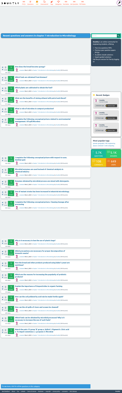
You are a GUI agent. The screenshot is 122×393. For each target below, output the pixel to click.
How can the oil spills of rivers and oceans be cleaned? (36, 307)
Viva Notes (66, 4)
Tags (51, 4)
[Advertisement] (61, 19)
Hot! (37, 4)
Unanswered (44, 4)
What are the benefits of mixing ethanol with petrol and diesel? (40, 98)
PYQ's (24, 4)
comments (65, 391)
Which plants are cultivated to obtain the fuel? (33, 88)
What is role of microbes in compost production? (34, 109)
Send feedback (6, 391)
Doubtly (58, 70)
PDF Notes (82, 4)
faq (18, 391)
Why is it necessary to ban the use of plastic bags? (35, 240)
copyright (48, 391)
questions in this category (31, 386)
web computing (109, 145)
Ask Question (74, 4)
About (13, 391)
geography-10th (103, 143)
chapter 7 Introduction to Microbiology (43, 70)
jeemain (95, 143)
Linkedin (23, 391)
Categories (58, 4)
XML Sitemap (73, 391)
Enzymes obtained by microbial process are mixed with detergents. (42, 181)
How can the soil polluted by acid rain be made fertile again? (39, 297)
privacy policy (56, 391)
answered (22, 70)
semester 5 (101, 145)
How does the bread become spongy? (30, 67)
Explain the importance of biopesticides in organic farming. (39, 286)
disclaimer (41, 391)
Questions (30, 4)
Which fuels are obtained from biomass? (31, 77)
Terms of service (31, 391)
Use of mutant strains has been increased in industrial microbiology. (42, 191)
